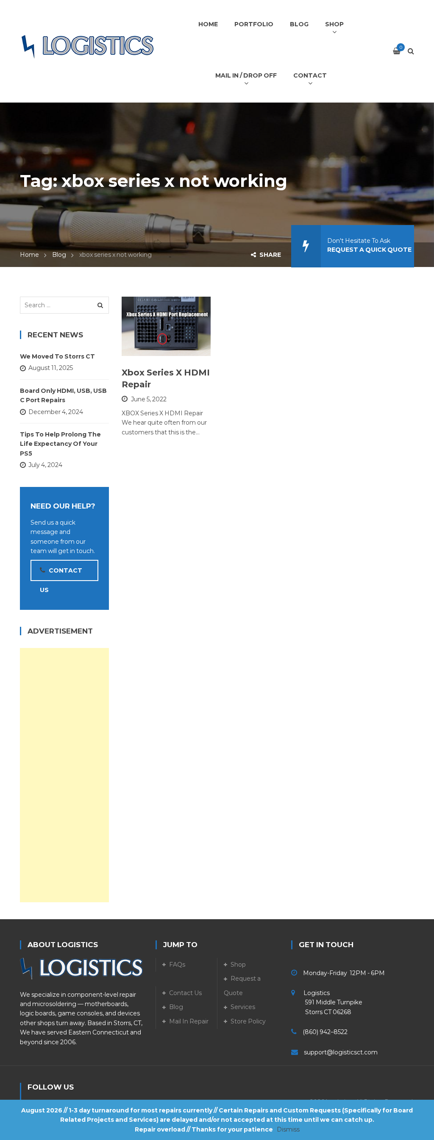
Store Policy (248, 1021)
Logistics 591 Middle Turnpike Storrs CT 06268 (326, 1002)
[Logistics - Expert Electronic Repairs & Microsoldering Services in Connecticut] (88, 46)
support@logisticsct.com (341, 1052)
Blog (59, 255)
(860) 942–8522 (325, 1032)
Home (29, 255)
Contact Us (185, 993)
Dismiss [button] (288, 1129)
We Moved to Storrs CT (57, 356)
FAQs (177, 964)
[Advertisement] (64, 775)
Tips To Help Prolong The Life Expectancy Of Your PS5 (60, 444)
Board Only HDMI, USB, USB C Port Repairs (63, 395)
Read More (160, 345)
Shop (238, 964)
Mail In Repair (189, 1021)
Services (243, 1007)
